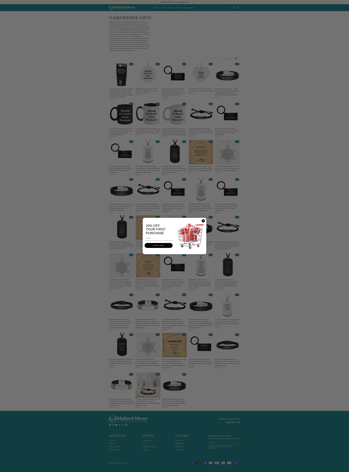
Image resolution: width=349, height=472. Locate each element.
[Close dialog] (203, 220)
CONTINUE (158, 245)
